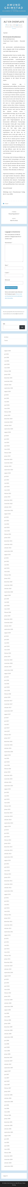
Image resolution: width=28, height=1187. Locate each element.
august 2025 (7, 391)
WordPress (19, 1183)
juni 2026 (6, 357)
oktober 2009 (7, 1003)
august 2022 (7, 514)
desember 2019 (8, 619)
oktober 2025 (7, 384)
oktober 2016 (7, 748)
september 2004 (8, 1166)
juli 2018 (6, 677)
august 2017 (7, 714)
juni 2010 (6, 982)
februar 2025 (7, 412)
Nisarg (14, 1185)
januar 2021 (7, 578)
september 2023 (8, 469)
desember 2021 (8, 541)
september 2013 (8, 857)
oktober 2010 (7, 969)
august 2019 (7, 632)
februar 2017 (7, 734)
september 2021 (8, 551)
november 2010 (8, 965)
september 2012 (8, 891)
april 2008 (6, 1047)
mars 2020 (7, 609)
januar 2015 (7, 809)
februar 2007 (7, 1088)
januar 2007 (7, 1091)
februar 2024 (7, 452)
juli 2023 (6, 476)
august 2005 (7, 1135)
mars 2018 (7, 690)
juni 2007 (6, 1074)
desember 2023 (8, 459)
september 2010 (8, 972)
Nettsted (7, 280)
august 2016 (7, 755)
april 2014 (6, 836)
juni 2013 (6, 863)
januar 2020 (7, 615)
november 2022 (8, 503)
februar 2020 (7, 612)
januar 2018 (7, 697)
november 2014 (8, 816)
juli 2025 (6, 395)
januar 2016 (7, 772)
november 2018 (8, 663)
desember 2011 (8, 921)
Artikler (6, 337)
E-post (7, 272)
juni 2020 (6, 598)
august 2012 (7, 894)
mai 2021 (6, 565)
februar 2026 (7, 371)
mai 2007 (6, 1078)
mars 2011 (7, 952)
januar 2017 (7, 738)
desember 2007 (8, 1057)
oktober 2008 (7, 1033)
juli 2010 (6, 979)
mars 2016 (7, 765)
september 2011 (8, 931)
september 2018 (8, 670)
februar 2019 (7, 653)
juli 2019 (6, 636)
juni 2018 (6, 680)
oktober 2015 (7, 782)
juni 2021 (6, 561)
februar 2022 (7, 534)
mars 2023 (7, 490)
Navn (6, 265)
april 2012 (6, 908)
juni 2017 (6, 721)
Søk (4, 324)
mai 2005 (6, 1142)
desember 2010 (8, 962)
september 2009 (8, 1006)
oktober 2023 (7, 466)
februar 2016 (7, 768)
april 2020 (6, 605)
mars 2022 (7, 531)
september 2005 (8, 1132)
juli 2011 (6, 938)
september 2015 (8, 785)
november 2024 (8, 422)
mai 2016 (6, 758)
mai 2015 (6, 796)
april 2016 (6, 762)
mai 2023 (6, 483)
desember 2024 (8, 418)
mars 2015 (7, 802)
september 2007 (8, 1067)
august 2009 (7, 1010)
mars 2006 (7, 1112)
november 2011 (8, 925)
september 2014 (8, 823)
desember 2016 (8, 741)
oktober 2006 (7, 1098)
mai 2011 (6, 945)
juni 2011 (6, 942)
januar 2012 (7, 918)
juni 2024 (6, 439)
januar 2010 (7, 996)
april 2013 (6, 867)
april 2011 (6, 948)
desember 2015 (8, 775)
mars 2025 (7, 408)
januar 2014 (7, 843)
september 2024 (8, 429)
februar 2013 (7, 874)
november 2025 (8, 381)
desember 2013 (8, 846)
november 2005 (8, 1125)
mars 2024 (7, 449)
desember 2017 (8, 700)
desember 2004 (8, 1156)
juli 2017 (6, 717)
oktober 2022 (7, 507)
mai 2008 (6, 1044)
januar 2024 (7, 456)
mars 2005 (7, 1149)
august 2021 (7, 554)
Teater (6, 203)
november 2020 (8, 585)
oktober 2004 (7, 1163)
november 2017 (8, 704)
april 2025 (6, 405)
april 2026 (6, 364)
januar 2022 (7, 537)
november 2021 (8, 544)
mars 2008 (7, 1050)
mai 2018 (6, 683)
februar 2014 (7, 840)
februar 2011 (7, 955)
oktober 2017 (7, 707)
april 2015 (6, 799)
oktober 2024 (7, 425)
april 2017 (6, 728)
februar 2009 (7, 1020)
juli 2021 (6, 558)
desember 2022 (8, 500)
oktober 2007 (7, 1064)
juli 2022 (6, 517)
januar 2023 (7, 497)
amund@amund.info (18, 313)
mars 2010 (7, 989)
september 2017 (8, 711)
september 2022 (8, 510)
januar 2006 (7, 1118)
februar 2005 (7, 1152)
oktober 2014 (7, 819)
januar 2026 (7, 374)
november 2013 (8, 850)
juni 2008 (6, 1040)
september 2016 (8, 751)
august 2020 (7, 595)
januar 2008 (7, 1054)
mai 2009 (6, 1013)
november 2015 (8, 779)
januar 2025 (7, 415)
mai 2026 (6, 361)
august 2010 (7, 976)
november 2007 (8, 1061)
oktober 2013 (7, 853)
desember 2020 (8, 582)
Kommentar (8, 242)
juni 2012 (6, 901)
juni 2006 (6, 1105)
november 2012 (8, 884)
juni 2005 (6, 1139)
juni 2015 (6, 792)
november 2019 (8, 622)
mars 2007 (7, 1084)
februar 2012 (7, 914)
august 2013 (7, 860)
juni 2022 (6, 520)
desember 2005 (8, 1122)
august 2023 (7, 473)
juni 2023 (6, 480)
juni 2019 (6, 639)
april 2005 (6, 1146)
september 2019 (8, 629)
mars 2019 (7, 649)
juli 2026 (6, 354)
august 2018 (7, 673)
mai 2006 (6, 1108)
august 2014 (7, 826)
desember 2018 (8, 660)
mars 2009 (7, 1016)
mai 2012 (6, 904)
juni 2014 (6, 833)
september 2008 (8, 1037)
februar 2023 (7, 493)
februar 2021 (7, 575)
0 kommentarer (18, 26)
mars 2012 (7, 911)
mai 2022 (6, 524)
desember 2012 (8, 880)
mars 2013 (7, 870)
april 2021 (6, 568)
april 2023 (6, 486)
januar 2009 (7, 1023)
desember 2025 (8, 378)
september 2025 (8, 388)
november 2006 (8, 1095)
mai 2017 (6, 724)
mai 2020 (6, 602)
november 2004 (8, 1159)
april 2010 (6, 986)
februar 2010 (7, 993)
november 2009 (8, 999)
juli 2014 (6, 830)
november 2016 (8, 745)
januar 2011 (7, 959)
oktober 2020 (7, 588)
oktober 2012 (7, 887)
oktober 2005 (7, 1129)
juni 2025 (6, 398)
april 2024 (6, 446)
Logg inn (5, 1176)
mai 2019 (6, 643)
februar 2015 (7, 806)
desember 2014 (8, 813)
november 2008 (8, 1030)
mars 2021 (7, 571)
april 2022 (6, 527)
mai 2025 (6, 401)
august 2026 (7, 350)
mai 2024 (6, 442)
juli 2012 (6, 897)
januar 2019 (7, 656)
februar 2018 (7, 694)
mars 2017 (7, 731)
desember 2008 (8, 1027)
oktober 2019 (7, 626)
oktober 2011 (7, 928)
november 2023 (8, 463)
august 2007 (7, 1071)
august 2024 (7, 432)
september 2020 (8, 592)
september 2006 (8, 1101)
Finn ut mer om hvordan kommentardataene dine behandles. (13, 296)
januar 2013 (7, 877)
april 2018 (6, 687)
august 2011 (7, 935)
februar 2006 (7, 1115)
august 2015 (7, 789)
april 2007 (6, 1081)
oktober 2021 (7, 548)
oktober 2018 (7, 666)
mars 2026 (7, 367)
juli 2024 (6, 435)
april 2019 (6, 646)
